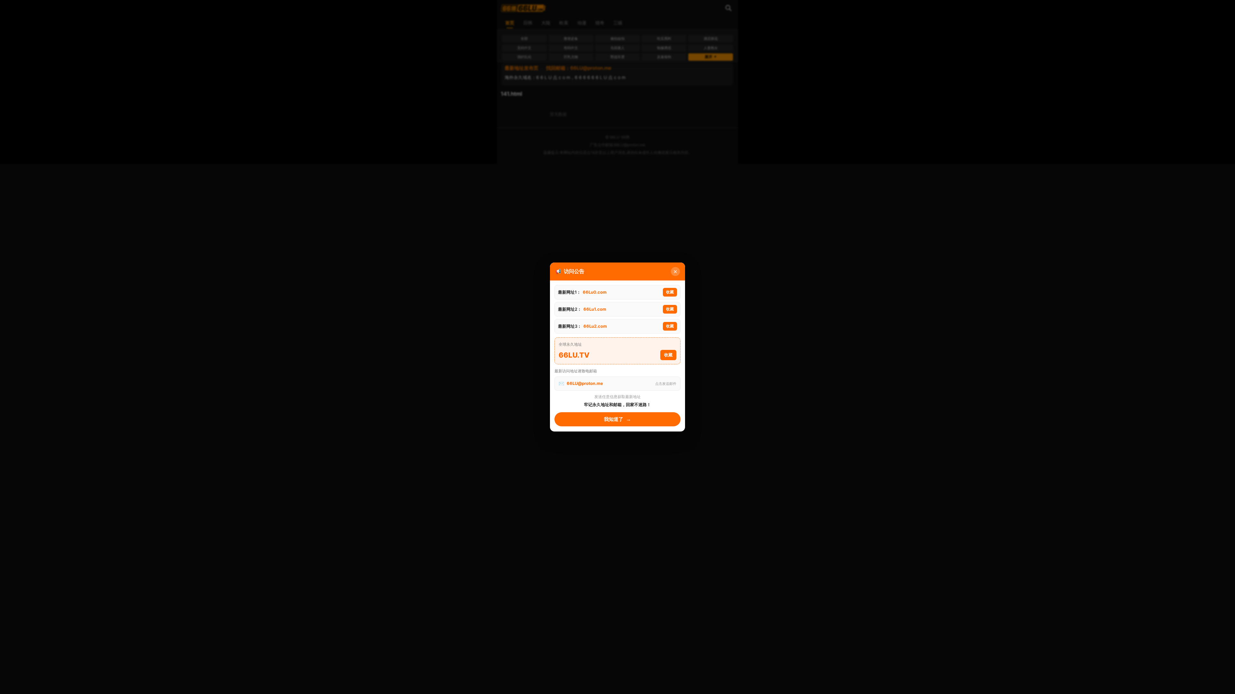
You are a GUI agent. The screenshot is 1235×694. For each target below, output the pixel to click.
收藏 (670, 292)
